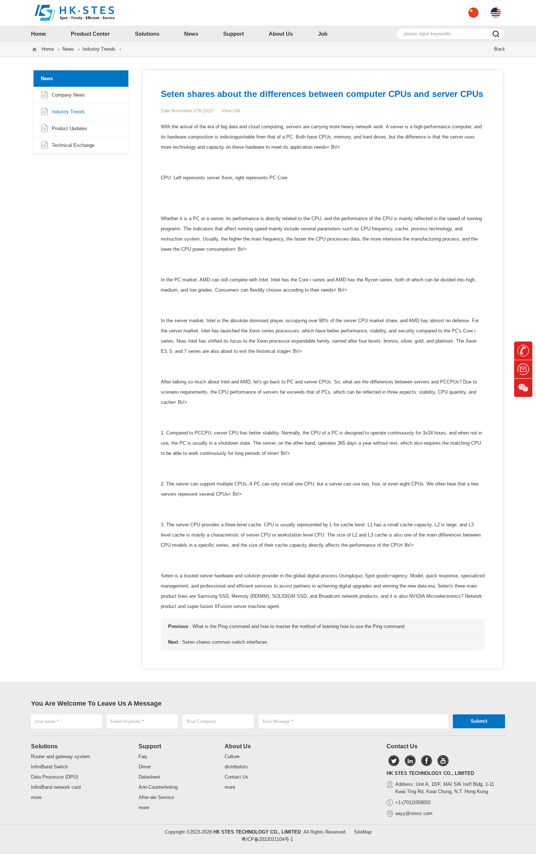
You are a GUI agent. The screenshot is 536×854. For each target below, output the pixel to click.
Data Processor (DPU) (54, 777)
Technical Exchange (73, 145)
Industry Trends (99, 49)
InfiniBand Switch (49, 766)
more (36, 797)
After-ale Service (156, 797)
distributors (236, 766)
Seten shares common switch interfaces (224, 642)
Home (48, 49)
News (68, 49)
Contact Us (236, 777)
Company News (68, 95)
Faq (143, 756)
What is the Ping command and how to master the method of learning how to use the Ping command (298, 626)
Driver (145, 766)
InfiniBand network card (56, 787)
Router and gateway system (60, 756)
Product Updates (69, 128)
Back (499, 49)
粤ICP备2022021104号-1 (267, 839)
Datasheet (149, 777)
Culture (232, 756)
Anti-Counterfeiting (158, 787)
